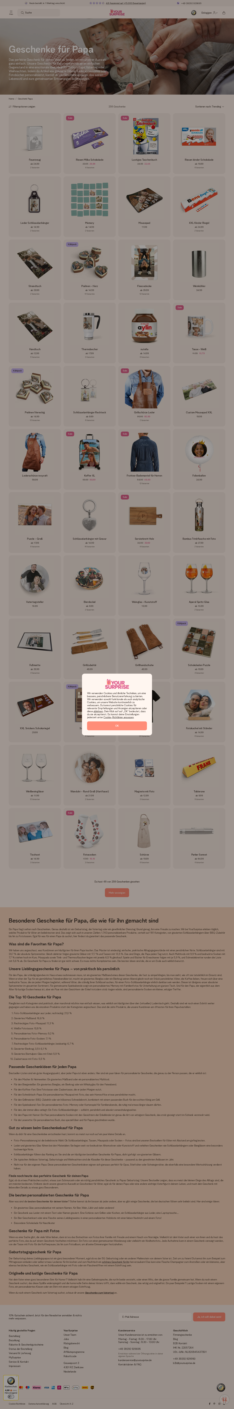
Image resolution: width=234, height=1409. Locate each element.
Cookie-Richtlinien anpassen (118, 717)
